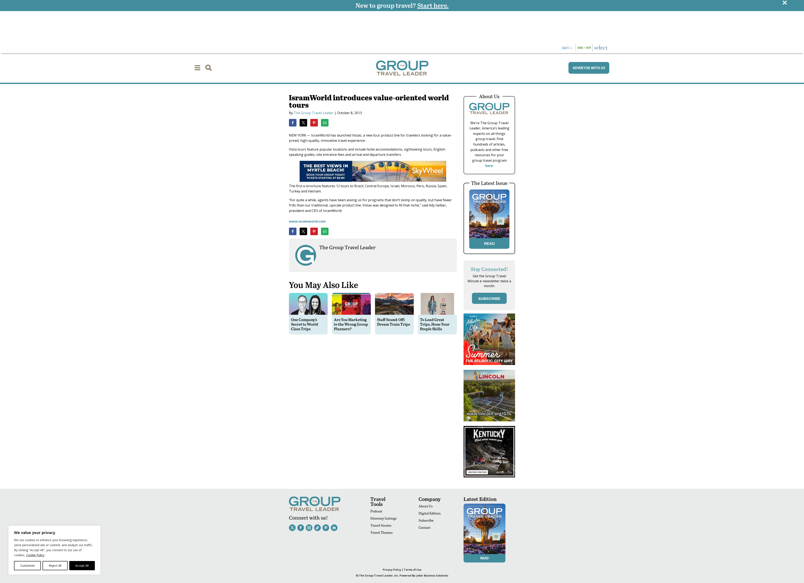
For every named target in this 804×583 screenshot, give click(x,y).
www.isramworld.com (307, 221)
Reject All (55, 566)
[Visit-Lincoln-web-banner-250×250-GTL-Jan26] (489, 420)
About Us (426, 506)
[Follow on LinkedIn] (334, 527)
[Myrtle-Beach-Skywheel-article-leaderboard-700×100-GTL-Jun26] (373, 180)
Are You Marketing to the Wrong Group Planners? (351, 324)
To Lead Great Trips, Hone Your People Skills (435, 324)
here (489, 165)
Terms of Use (412, 569)
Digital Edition (430, 513)
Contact (424, 527)
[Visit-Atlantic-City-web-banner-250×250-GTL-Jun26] (489, 364)
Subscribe (426, 520)
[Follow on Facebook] (300, 527)
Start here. (433, 5)
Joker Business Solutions (432, 575)
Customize (27, 566)
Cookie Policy (35, 555)
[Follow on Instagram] (309, 527)
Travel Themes (381, 532)
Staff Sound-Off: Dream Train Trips (393, 322)
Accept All (82, 566)
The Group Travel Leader (314, 113)
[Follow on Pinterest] (325, 527)
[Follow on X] (292, 527)
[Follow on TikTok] (317, 527)
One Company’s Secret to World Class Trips (304, 324)
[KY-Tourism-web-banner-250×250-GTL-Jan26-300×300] (489, 476)
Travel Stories (380, 525)
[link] (292, 122)
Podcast (376, 511)
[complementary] (54, 550)
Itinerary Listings (383, 518)
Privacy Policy (392, 569)
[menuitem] (197, 68)
